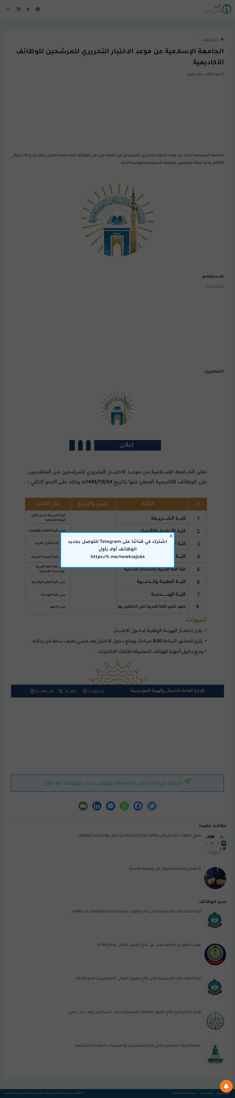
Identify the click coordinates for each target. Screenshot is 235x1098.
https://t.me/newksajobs (118, 557)
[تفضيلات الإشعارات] (226, 1086)
